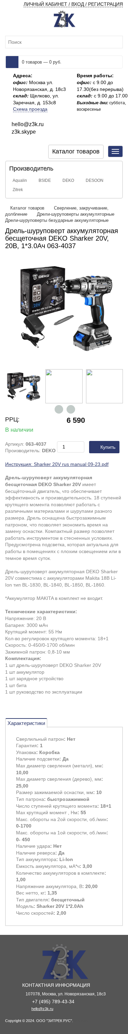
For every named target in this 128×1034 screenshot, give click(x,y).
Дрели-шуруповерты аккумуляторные (75, 214)
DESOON (94, 180)
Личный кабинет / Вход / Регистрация (73, 4)
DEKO (68, 180)
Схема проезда (30, 109)
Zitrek (18, 189)
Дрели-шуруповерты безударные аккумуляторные (57, 220)
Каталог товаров (28, 208)
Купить (107, 447)
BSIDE (45, 180)
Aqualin (20, 180)
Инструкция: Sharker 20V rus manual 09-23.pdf (57, 464)
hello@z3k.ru (42, 1009)
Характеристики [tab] (26, 723)
